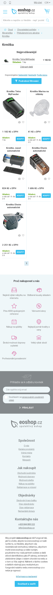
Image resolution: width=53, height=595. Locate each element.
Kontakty (26, 456)
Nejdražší (32, 75)
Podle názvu (42, 75)
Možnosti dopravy (26, 476)
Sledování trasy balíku (26, 500)
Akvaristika (7, 33)
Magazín (27, 460)
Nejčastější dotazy (26, 511)
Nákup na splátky (26, 484)
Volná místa (26, 453)
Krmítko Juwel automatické (13, 149)
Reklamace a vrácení (26, 487)
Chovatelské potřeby (26, 29)
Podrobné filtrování (28, 81)
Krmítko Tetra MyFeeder (14, 93)
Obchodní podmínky (26, 473)
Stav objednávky (26, 504)
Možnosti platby (26, 480)
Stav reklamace (26, 507)
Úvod (10, 29)
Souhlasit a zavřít (26, 584)
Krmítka (5, 36)
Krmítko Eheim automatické (39, 149)
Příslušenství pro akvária (28, 33)
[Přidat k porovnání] (19, 122)
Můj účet (38, 2)
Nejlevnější (23, 75)
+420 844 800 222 (26, 524)
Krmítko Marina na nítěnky (39, 93)
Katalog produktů (26, 449)
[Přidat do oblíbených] (23, 122)
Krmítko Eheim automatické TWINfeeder (13, 207)
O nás (26, 445)
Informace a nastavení (26, 576)
